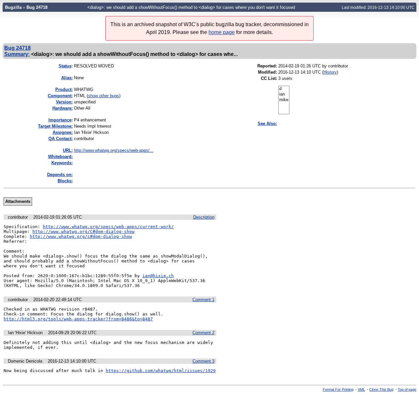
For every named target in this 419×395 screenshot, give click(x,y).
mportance (59, 119)
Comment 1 (203, 299)
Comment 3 (203, 361)
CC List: (269, 78)
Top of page (407, 389)
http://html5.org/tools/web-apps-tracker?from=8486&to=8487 (78, 318)
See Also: (267, 123)
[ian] (284, 94)
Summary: (17, 54)
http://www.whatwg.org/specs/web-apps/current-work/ (108, 226)
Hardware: (62, 108)
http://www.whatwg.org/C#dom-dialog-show (83, 231)
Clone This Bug (381, 389)
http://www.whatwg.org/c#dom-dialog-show (81, 236)
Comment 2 (203, 332)
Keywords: (62, 162)
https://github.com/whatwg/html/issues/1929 (161, 370)
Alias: (67, 77)
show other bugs (103, 95)
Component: (60, 95)
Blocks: (65, 180)
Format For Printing (338, 389)
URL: (68, 150)
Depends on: (60, 174)
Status (65, 65)
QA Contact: (60, 138)
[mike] (284, 100)
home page (222, 32)
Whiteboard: (60, 156)
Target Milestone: (55, 126)
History (330, 72)
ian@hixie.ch (158, 275)
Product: (64, 89)
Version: (64, 101)
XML (361, 389)
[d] (284, 89)
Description (203, 217)
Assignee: (63, 132)
